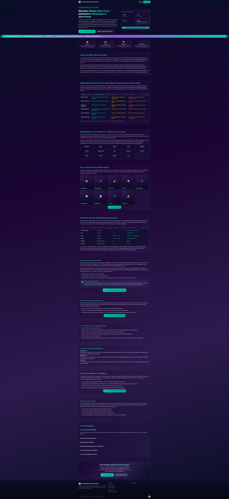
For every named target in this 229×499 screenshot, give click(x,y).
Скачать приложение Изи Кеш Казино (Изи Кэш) (114, 390)
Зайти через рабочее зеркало (87, 31)
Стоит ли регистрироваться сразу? (88, 454)
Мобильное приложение (112, 491)
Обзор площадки (111, 485)
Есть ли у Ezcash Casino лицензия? (88, 429)
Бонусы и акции (111, 489)
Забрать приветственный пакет (105, 31)
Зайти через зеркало (107, 474)
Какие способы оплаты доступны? (88, 438)
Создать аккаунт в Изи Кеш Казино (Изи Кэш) (114, 315)
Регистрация (146, 1)
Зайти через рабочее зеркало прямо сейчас (114, 290)
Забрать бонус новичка (121, 474)
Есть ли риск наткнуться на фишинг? (89, 450)
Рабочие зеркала (111, 487)
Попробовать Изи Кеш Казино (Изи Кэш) (135, 27)
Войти (140, 1)
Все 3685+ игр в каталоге (114, 207)
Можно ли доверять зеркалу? (87, 442)
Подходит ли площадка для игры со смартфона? (91, 446)
